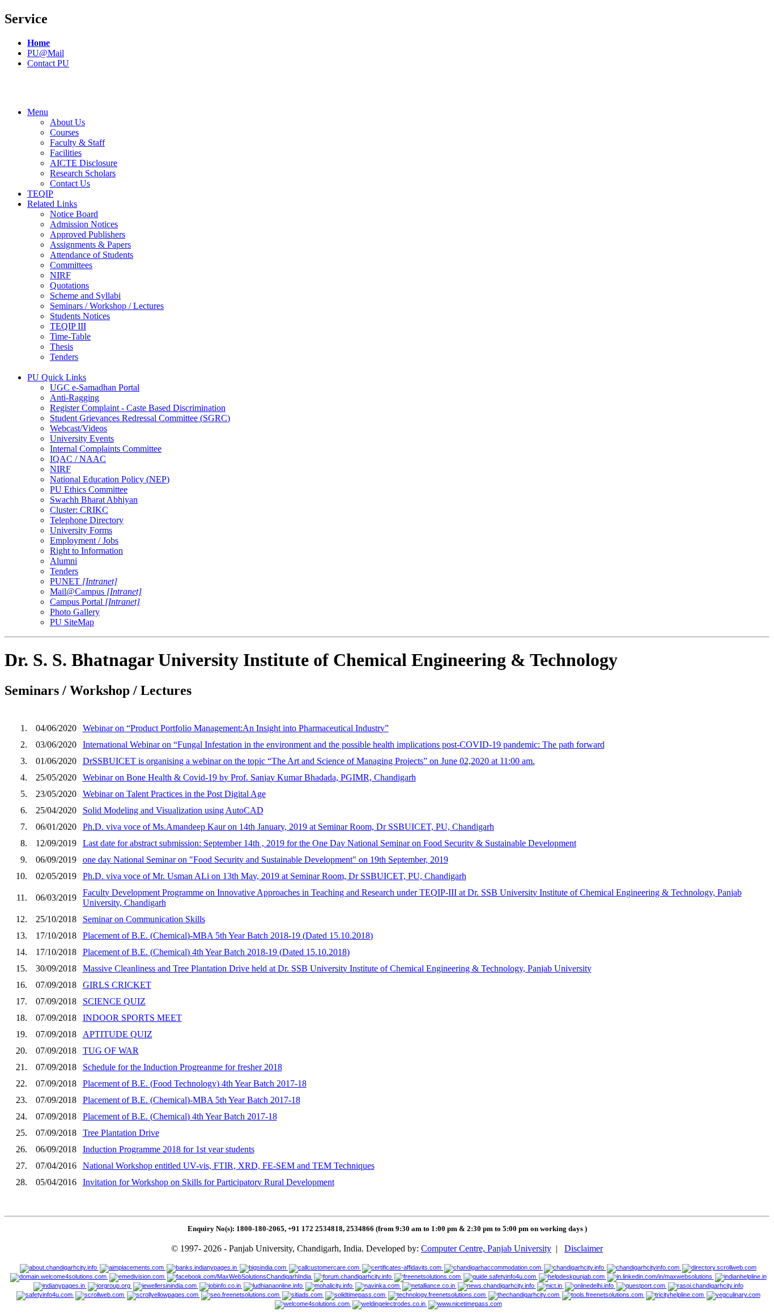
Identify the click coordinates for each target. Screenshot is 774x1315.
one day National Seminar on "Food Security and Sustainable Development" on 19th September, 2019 (265, 859)
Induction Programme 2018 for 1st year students (168, 1149)
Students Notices (80, 316)
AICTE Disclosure (83, 163)
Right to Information (86, 550)
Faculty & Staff (77, 142)
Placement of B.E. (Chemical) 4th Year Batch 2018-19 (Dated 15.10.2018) (216, 952)
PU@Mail (45, 53)
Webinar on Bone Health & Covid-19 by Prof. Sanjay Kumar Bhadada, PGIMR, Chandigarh (249, 777)
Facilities (66, 153)
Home (38, 43)
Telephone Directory (87, 520)
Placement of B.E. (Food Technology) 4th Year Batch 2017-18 (195, 1083)
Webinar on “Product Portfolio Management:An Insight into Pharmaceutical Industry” (236, 728)
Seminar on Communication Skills (144, 919)
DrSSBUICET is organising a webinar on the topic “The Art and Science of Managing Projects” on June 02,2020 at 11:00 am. (309, 761)
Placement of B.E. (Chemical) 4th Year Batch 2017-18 (180, 1116)
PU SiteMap (72, 622)
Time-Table (70, 336)
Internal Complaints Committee (105, 448)
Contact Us (70, 183)
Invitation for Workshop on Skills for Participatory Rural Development (208, 1182)
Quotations (69, 285)
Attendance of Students (91, 255)
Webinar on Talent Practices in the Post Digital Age (174, 794)
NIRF (60, 275)
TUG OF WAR (111, 1050)
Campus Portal (95, 601)
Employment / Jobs (84, 540)
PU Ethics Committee (88, 489)
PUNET (83, 581)
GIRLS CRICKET (117, 985)
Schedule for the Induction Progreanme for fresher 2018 (182, 1067)
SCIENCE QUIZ (114, 1001)
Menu (37, 112)
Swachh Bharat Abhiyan (94, 499)
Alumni (63, 561)
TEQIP (40, 193)
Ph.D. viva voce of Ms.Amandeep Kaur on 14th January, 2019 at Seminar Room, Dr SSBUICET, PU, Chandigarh (288, 827)
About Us (67, 122)
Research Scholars (83, 173)
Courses (64, 132)
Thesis (61, 346)
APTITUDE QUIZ (117, 1034)
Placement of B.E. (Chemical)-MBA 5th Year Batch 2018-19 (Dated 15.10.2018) (228, 935)
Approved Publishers (87, 234)
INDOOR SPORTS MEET (132, 1018)
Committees (71, 265)
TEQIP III (68, 326)
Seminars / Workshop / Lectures (107, 306)
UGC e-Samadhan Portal (94, 387)
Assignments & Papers (90, 244)
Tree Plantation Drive (121, 1133)
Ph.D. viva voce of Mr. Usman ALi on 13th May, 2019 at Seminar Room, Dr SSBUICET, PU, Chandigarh (274, 876)
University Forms (81, 530)
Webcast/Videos (78, 428)
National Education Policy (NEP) (109, 479)
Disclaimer (583, 1248)
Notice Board (74, 214)
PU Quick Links (56, 377)
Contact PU (48, 63)
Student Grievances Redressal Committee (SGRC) (140, 418)
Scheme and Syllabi (85, 295)
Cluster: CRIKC (79, 510)
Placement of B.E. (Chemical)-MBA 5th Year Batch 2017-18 (191, 1100)
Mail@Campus (96, 591)
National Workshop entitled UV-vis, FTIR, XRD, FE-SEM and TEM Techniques (229, 1165)
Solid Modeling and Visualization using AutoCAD (173, 810)
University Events (82, 438)
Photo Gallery (75, 612)
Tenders (64, 357)
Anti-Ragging (74, 397)
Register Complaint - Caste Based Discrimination (138, 408)
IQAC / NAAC (78, 459)
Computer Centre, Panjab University (486, 1248)
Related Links (52, 204)
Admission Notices (84, 224)
